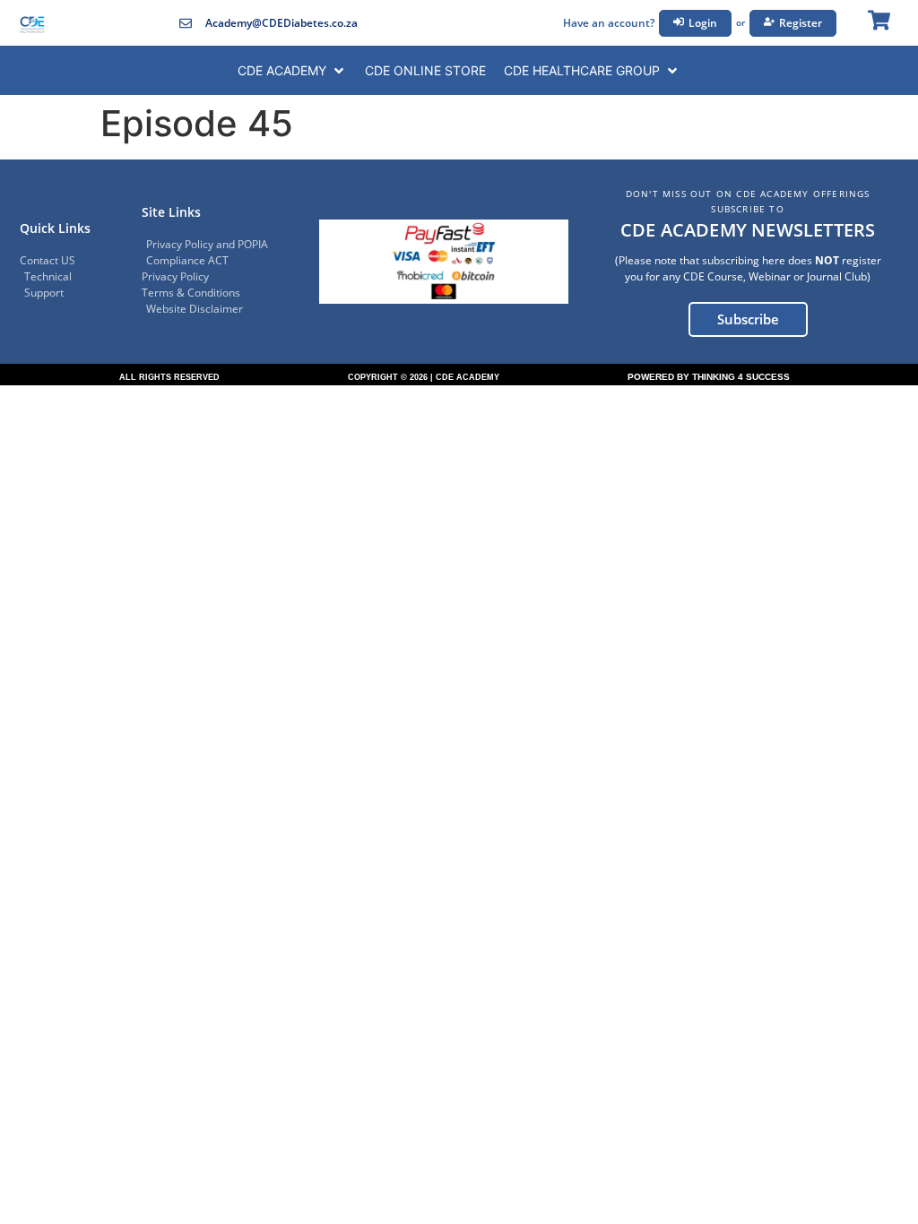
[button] (292, 70)
